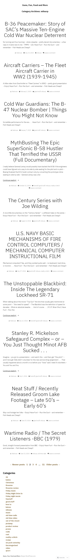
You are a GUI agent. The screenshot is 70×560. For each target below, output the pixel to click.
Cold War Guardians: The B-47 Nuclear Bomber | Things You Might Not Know (35, 109)
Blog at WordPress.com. (28, 556)
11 (43, 464)
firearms (9, 485)
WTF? (8, 551)
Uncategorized (12, 545)
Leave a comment (50, 53)
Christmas (10, 482)
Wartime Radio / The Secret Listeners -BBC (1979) (35, 436)
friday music (11, 491)
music (8, 512)
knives (8, 507)
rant (7, 534)
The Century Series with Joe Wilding (35, 203)
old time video (11, 518)
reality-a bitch (55, 186)
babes (8, 480)
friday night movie (13, 496)
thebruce (19, 53)
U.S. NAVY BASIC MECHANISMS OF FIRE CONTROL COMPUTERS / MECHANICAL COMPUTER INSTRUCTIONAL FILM (35, 244)
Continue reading (10, 180)
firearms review (12, 488)
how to (8, 504)
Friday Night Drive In (14, 493)
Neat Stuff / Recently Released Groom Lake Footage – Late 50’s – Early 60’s (35, 397)
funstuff (36, 186)
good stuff (37, 91)
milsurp (39, 53)
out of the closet (12, 521)
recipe (8, 540)
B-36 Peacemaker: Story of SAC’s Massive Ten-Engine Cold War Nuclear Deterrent (35, 29)
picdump (9, 523)
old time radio (42, 454)
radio (8, 532)
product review (12, 526)
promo (8, 529)
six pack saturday (13, 542)
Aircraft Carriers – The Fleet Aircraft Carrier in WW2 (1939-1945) (35, 71)
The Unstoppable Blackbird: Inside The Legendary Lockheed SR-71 (35, 289)
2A (7, 477)
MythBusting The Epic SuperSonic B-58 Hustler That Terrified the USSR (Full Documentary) (35, 151)
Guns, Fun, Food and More (35, 5)
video (8, 548)
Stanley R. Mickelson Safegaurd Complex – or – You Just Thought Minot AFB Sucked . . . (35, 341)
